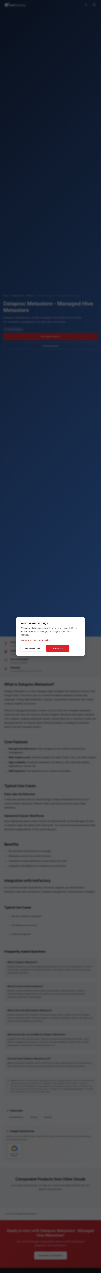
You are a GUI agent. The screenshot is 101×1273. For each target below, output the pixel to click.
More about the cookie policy (35, 640)
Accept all (58, 648)
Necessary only (32, 648)
